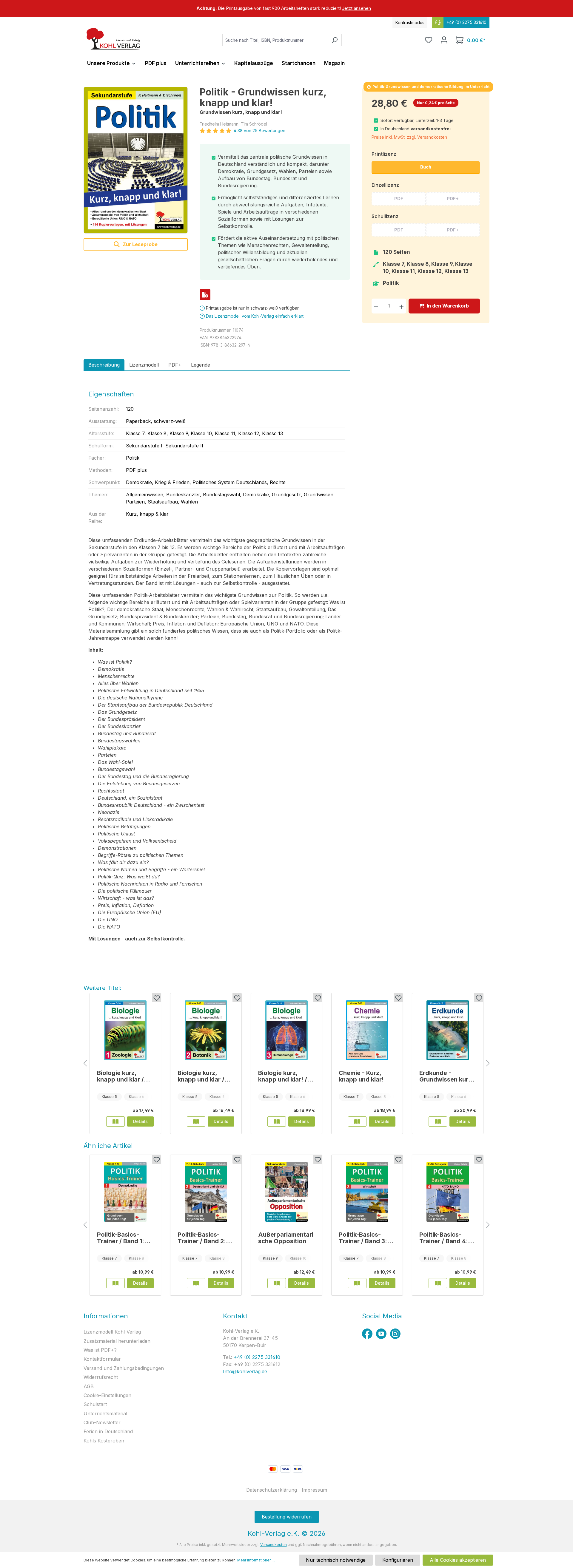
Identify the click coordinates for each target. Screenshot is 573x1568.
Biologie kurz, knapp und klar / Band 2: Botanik (201, 1076)
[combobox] (275, 40)
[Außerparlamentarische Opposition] (286, 1192)
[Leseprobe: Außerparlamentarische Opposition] (276, 1283)
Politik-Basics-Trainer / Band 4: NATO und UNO (443, 1237)
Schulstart (95, 1404)
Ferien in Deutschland (108, 1431)
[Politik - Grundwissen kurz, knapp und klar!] (136, 160)
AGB (89, 1386)
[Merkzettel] (428, 40)
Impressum (314, 1490)
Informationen (106, 1316)
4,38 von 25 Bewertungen (259, 130)
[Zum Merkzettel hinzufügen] (156, 997)
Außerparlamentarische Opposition (285, 1237)
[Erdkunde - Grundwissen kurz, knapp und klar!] (447, 1030)
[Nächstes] (487, 1063)
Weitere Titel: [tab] (102, 987)
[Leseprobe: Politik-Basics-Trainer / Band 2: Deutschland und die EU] (196, 1283)
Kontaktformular (102, 1359)
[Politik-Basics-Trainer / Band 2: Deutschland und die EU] (206, 1192)
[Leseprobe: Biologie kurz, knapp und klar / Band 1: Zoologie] (115, 1121)
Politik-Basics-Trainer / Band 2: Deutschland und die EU (202, 1237)
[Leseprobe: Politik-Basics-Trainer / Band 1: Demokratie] (115, 1283)
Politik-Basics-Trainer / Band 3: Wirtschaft (363, 1237)
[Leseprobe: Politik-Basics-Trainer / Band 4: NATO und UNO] (438, 1283)
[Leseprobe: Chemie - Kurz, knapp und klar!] (357, 1121)
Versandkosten (273, 1544)
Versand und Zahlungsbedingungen (124, 1368)
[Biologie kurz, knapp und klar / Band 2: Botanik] (206, 1030)
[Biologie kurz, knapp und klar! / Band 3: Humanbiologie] (286, 1030)
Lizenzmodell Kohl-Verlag (112, 1332)
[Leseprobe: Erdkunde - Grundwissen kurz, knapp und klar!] (438, 1121)
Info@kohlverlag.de (245, 1371)
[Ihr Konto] (444, 40)
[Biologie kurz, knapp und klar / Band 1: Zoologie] (125, 1030)
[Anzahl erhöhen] (401, 306)
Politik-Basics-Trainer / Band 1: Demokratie (120, 1237)
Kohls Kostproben (104, 1441)
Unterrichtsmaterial (105, 1413)
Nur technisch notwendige (336, 1560)
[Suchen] (335, 40)
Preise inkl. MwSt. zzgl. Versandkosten (409, 137)
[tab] (104, 365)
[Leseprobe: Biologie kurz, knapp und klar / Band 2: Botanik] (196, 1121)
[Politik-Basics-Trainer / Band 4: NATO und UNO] (447, 1192)
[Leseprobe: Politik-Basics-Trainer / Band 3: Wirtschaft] (357, 1283)
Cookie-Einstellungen (107, 1395)
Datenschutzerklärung (271, 1490)
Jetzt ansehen (356, 8)
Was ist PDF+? (100, 1350)
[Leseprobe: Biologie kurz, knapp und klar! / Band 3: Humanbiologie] (276, 1121)
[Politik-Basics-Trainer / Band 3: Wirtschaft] (367, 1192)
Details (140, 1121)
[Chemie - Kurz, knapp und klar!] (367, 1030)
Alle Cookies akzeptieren (458, 1560)
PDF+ (453, 198)
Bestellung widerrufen (287, 1517)
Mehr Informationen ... (256, 1560)
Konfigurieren (397, 1560)
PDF (398, 198)
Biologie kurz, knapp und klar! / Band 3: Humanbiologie (282, 1076)
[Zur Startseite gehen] (113, 39)
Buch (425, 167)
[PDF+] (205, 294)
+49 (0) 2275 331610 (256, 1357)
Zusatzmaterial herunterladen (117, 1341)
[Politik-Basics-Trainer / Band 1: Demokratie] (125, 1192)
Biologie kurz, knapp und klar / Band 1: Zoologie (121, 1076)
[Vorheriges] (85, 1063)
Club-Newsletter (102, 1422)
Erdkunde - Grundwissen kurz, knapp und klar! (446, 1076)
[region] (286, 8)
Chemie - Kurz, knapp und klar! (361, 1076)
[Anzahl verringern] (376, 306)
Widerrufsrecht (101, 1377)
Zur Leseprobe (139, 244)
